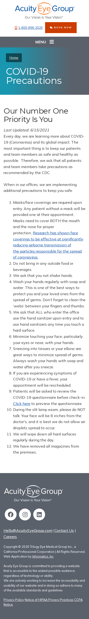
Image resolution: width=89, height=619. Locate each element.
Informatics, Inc (43, 556)
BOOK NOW (62, 27)
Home (13, 58)
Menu (40, 42)
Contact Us (64, 530)
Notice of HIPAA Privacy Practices (49, 600)
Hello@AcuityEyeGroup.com (28, 530)
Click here (21, 403)
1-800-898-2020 (30, 28)
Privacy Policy (14, 600)
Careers (10, 536)
